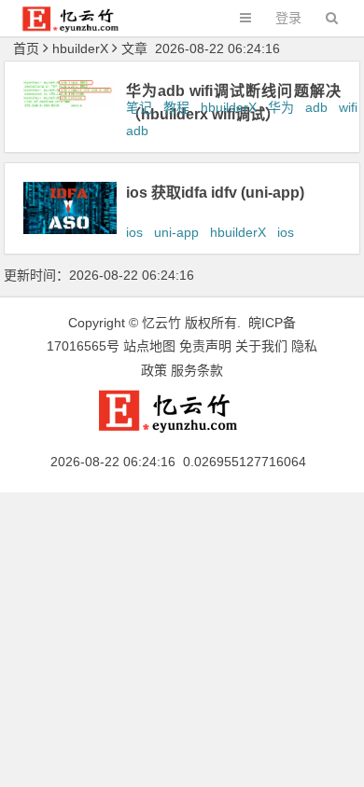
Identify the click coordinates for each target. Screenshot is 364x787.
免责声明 (205, 345)
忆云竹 (161, 322)
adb (316, 107)
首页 (26, 48)
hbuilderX (229, 107)
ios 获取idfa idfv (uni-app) (215, 192)
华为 (281, 107)
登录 (288, 17)
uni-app (176, 232)
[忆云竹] (80, 27)
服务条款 (197, 370)
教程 (176, 107)
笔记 (139, 107)
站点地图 (149, 345)
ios (134, 232)
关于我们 (261, 345)
